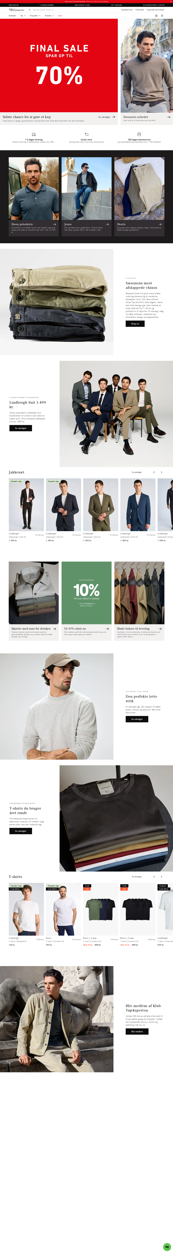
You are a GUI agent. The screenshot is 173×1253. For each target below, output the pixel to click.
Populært (34, 15)
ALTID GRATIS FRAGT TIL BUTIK (153, 5)
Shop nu (135, 323)
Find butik (139, 9)
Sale (60, 15)
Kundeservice (127, 9)
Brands (48, 15)
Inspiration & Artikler (155, 9)
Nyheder (12, 15)
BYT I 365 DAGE (116, 5)
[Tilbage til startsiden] (16, 10)
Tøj (21, 15)
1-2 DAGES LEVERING (47, 5)
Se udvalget (20, 428)
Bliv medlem (137, 1031)
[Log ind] (156, 15)
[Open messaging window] (167, 1247)
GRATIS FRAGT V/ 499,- (82, 5)
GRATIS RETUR (13, 5)
